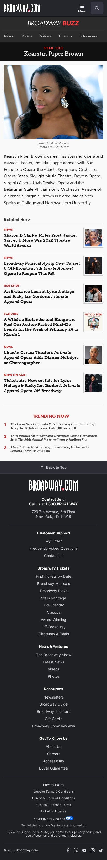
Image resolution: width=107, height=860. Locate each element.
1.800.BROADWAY (62, 504)
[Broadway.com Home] (22, 8)
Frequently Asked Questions (53, 548)
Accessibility (53, 761)
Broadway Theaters (53, 711)
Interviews (88, 36)
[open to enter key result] (97, 8)
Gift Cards (53, 718)
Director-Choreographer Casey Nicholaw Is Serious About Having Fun (49, 449)
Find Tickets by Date (53, 576)
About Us (53, 746)
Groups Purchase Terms (53, 805)
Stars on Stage (53, 598)
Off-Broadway (54, 627)
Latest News (53, 662)
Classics (54, 612)
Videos (45, 36)
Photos (27, 36)
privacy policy (84, 832)
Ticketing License (53, 811)
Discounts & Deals (53, 634)
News (8, 36)
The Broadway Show (53, 654)
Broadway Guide (53, 704)
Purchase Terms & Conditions (53, 798)
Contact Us (51, 499)
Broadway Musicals (53, 583)
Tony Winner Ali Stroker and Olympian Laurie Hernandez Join (53, 437)
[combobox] (94, 8)
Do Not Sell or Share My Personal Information (53, 825)
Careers (53, 754)
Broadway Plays (53, 591)
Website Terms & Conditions (54, 791)
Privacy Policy (53, 785)
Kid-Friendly (53, 605)
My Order (53, 541)
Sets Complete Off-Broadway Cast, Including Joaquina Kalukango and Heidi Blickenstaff (52, 426)
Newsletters (53, 697)
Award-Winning (53, 619)
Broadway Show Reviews (53, 726)
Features (65, 36)
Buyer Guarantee (53, 768)
